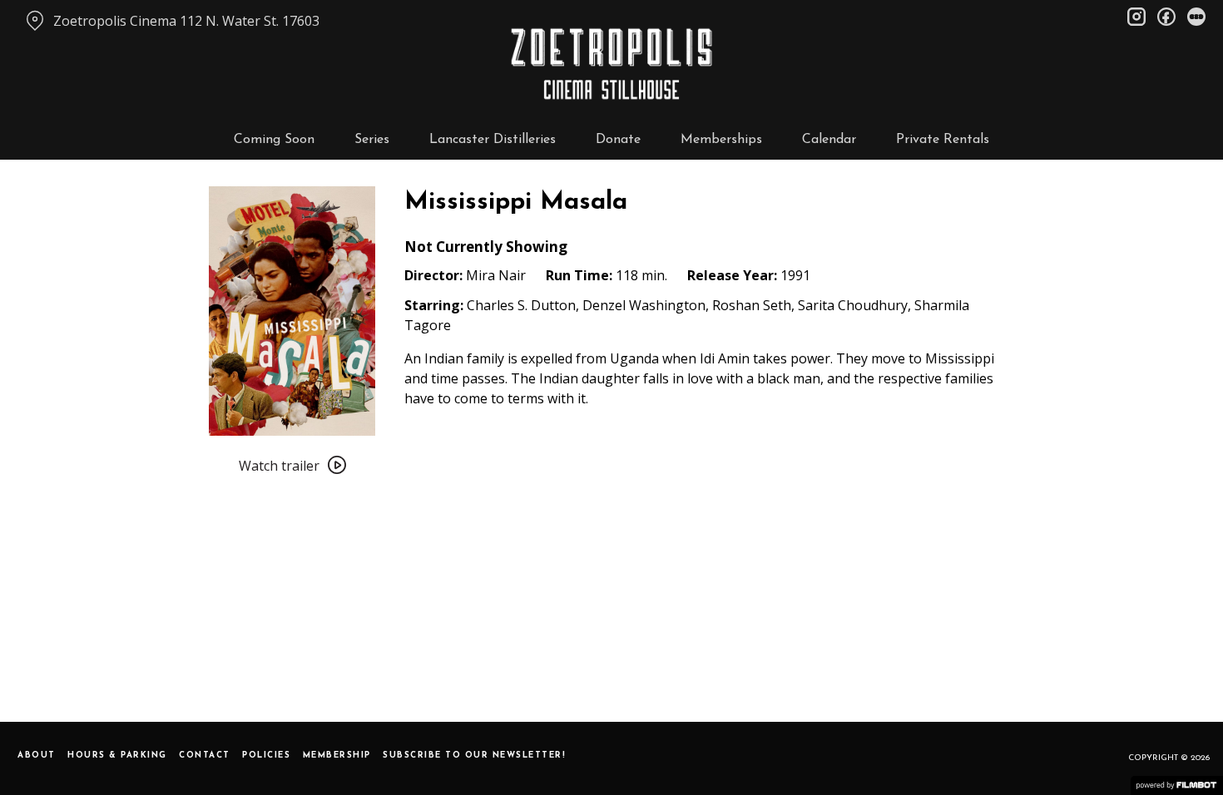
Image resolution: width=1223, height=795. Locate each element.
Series (371, 139)
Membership (337, 755)
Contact (204, 755)
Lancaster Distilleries (492, 139)
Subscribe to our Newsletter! (474, 755)
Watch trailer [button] (279, 466)
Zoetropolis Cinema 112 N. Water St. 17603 (186, 21)
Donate (618, 139)
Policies (266, 755)
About (36, 755)
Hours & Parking (117, 755)
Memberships (721, 139)
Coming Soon (274, 139)
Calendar (829, 139)
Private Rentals (942, 139)
